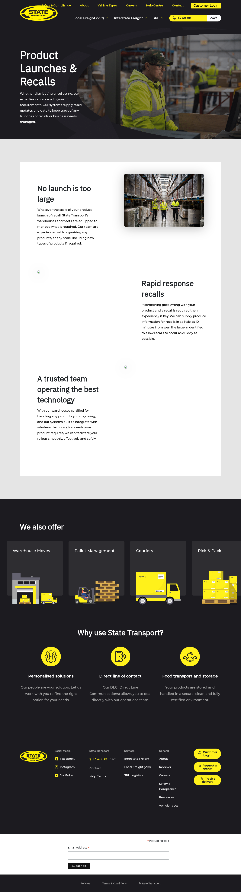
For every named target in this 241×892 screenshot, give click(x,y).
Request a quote (209, 767)
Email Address (78, 848)
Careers (131, 5)
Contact (178, 5)
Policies (85, 883)
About (84, 5)
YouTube (66, 775)
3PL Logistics (133, 775)
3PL (156, 18)
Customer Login (206, 5)
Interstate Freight (128, 18)
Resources (166, 797)
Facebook (67, 758)
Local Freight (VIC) (89, 18)
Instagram (67, 767)
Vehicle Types (107, 5)
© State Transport (150, 883)
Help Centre (154, 5)
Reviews (165, 767)
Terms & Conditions (114, 883)
